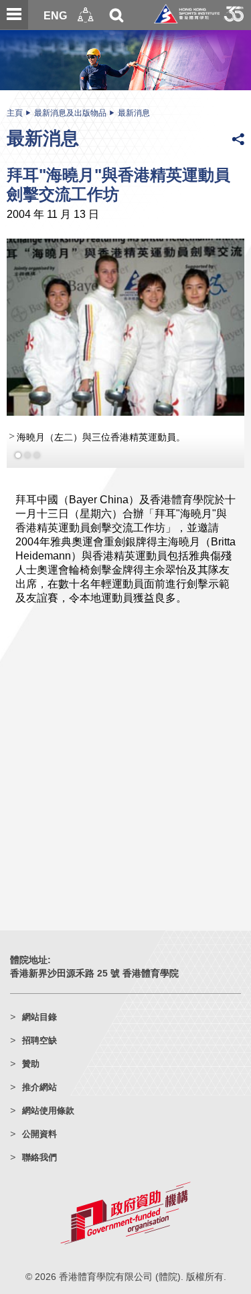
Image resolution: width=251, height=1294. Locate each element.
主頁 (15, 113)
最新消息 (134, 113)
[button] (86, 15)
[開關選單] (14, 14)
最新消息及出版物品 (70, 113)
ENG (55, 15)
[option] (125, 350)
